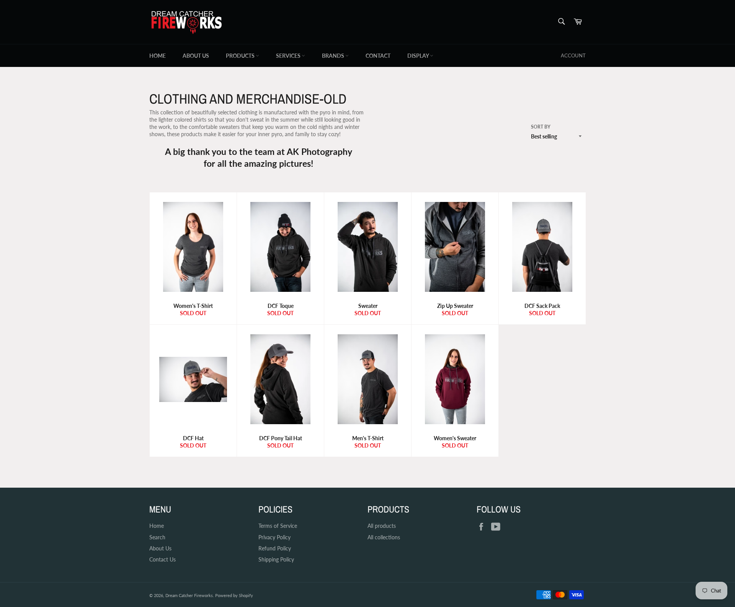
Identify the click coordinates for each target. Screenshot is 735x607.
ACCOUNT (573, 55)
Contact (378, 55)
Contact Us (162, 559)
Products (241, 55)
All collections (384, 537)
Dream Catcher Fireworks (189, 595)
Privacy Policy (274, 537)
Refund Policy (274, 548)
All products (382, 525)
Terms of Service (277, 525)
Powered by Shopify (234, 595)
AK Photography (319, 151)
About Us (196, 55)
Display (418, 55)
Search (157, 537)
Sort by (540, 127)
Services (289, 55)
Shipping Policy (276, 559)
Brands (333, 55)
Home (157, 55)
